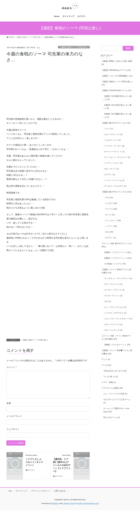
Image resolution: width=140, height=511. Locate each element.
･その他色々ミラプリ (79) (114, 264)
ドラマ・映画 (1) (108, 382)
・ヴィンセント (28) (112, 220)
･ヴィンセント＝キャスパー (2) (116, 157)
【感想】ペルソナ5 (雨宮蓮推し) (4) (116, 76)
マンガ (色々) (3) (110, 376)
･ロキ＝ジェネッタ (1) (113, 330)
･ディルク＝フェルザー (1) (114, 186)
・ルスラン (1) (109, 237)
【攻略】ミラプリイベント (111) (117, 252)
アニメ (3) (105, 359)
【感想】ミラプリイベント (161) (117, 258)
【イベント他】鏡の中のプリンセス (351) (116, 245)
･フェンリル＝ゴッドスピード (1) (117, 318)
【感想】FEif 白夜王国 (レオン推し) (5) (117, 106)
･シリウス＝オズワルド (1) (114, 313)
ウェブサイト (13, 429)
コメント (11, 367)
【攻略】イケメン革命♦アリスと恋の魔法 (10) (116, 271)
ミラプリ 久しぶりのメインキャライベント (34, 462)
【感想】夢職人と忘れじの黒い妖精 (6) (116, 62)
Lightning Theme (69, 503)
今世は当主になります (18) (115, 371)
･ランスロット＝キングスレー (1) (117, 278)
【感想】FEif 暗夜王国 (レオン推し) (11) (117, 97)
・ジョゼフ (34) (110, 203)
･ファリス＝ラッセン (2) (114, 146)
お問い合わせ (60, 491)
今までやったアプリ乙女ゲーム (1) (116, 401)
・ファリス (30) (110, 209)
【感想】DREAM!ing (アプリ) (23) (116, 70)
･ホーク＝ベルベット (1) (114, 151)
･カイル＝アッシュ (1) (113, 295)
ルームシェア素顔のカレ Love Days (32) (116, 410)
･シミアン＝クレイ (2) (113, 163)
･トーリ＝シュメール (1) (114, 180)
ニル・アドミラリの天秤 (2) (115, 394)
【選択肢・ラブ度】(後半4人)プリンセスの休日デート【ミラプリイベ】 (61, 465)
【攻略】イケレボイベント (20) (116, 345)
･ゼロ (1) (107, 301)
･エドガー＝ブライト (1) (114, 290)
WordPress (55, 503)
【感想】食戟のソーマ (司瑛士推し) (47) (116, 83)
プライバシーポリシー (40, 491)
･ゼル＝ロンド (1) (111, 169)
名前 (8, 403)
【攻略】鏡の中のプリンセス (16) (115, 123)
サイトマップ (21, 491)
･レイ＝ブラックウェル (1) (114, 307)
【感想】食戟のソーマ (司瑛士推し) (74, 47)
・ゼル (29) (108, 232)
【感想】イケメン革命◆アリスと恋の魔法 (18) (116, 352)
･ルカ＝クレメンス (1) (113, 324)
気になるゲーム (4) (111, 417)
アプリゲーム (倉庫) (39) (112, 388)
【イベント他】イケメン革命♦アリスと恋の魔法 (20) (116, 337)
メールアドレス (14, 416)
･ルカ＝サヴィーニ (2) (113, 134)
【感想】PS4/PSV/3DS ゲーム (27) (116, 90)
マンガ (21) (106, 365)
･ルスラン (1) (109, 174)
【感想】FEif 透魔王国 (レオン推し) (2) (117, 115)
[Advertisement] (26, 94)
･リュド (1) (108, 129)
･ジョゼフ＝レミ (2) (112, 140)
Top (10, 491)
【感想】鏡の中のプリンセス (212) (116, 192)
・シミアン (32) (110, 226)
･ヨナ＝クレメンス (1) (113, 284)
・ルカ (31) (108, 197)
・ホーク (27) (109, 215)
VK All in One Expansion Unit (88, 503)
